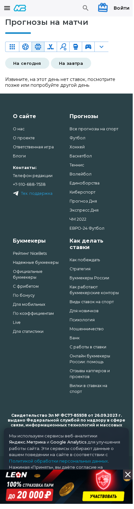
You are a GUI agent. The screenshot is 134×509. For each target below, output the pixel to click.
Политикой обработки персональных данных (58, 461)
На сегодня (27, 63)
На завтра (71, 63)
